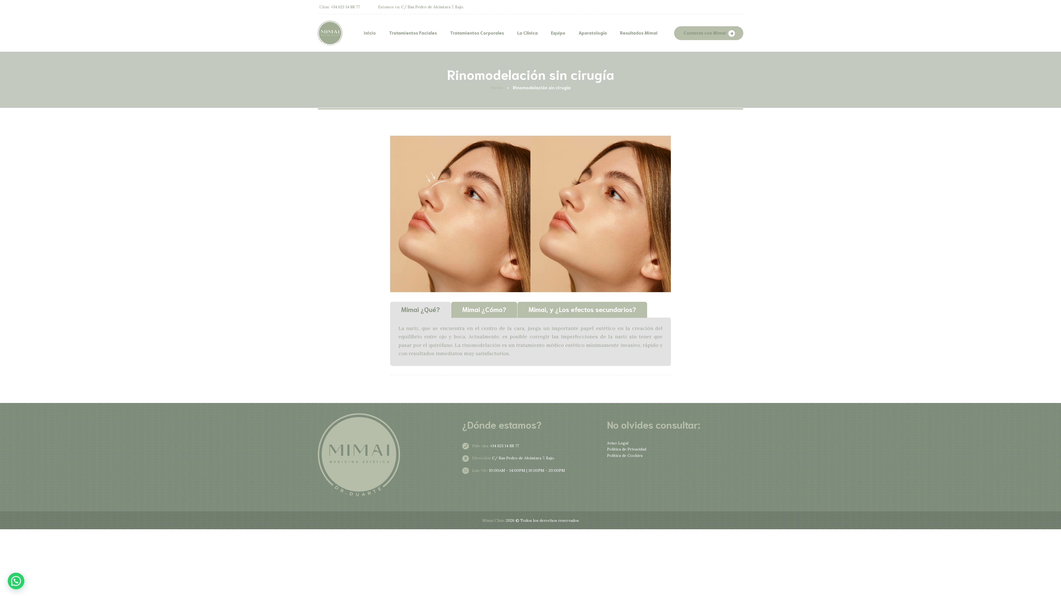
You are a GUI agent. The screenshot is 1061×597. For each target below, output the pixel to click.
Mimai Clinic (493, 520)
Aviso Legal (617, 443)
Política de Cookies (625, 455)
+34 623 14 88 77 (495, 445)
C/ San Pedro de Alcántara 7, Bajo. (513, 457)
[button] (16, 581)
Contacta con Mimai (705, 32)
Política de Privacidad (626, 449)
